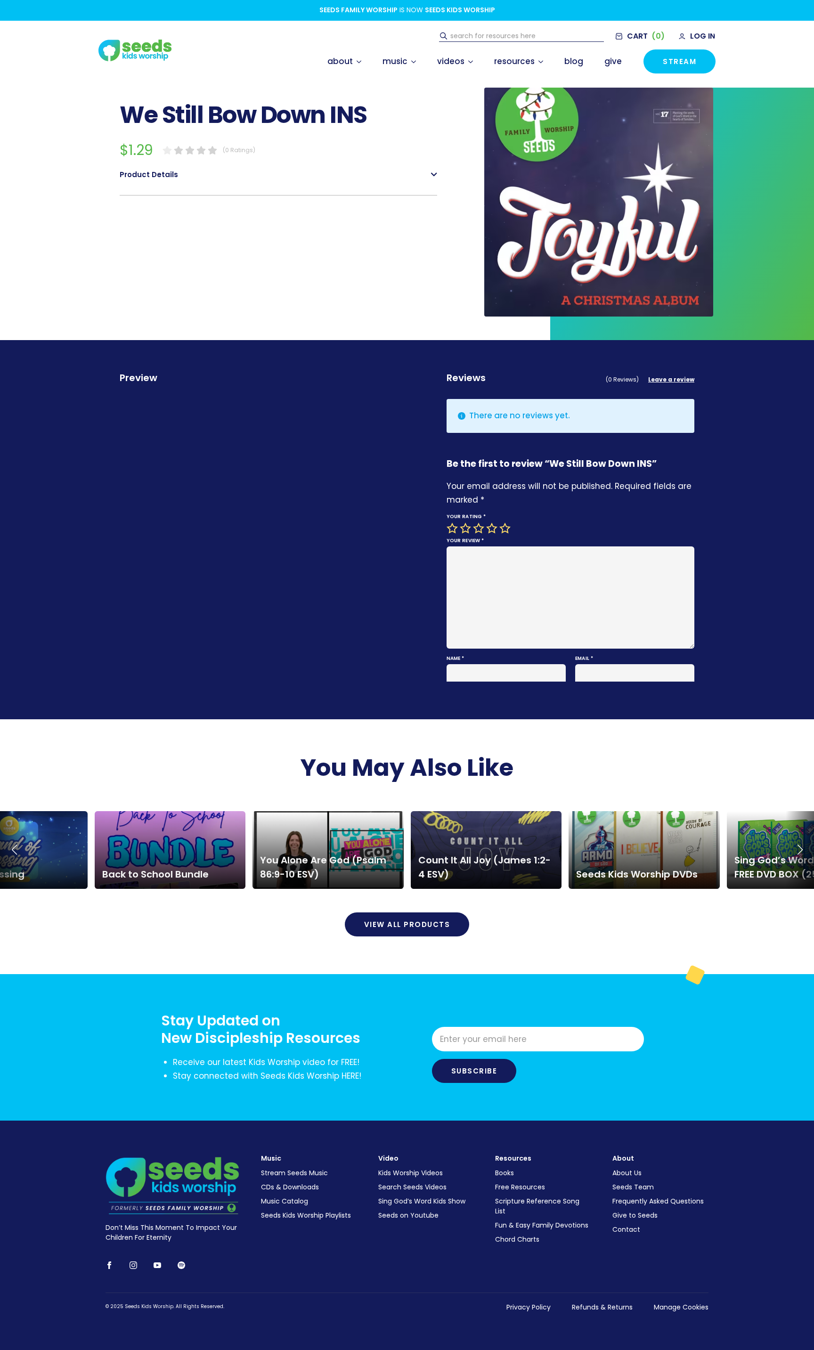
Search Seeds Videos (412, 1187)
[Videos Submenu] (468, 61)
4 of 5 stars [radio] (492, 528)
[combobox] (526, 36)
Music (395, 61)
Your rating (466, 516)
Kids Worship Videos (410, 1173)
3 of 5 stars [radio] (479, 528)
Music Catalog (284, 1201)
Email (584, 658)
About (340, 61)
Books (504, 1173)
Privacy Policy (528, 1307)
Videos (450, 61)
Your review (465, 540)
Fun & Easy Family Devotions (541, 1225)
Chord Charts (517, 1239)
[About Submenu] (357, 61)
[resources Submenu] (539, 61)
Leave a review (671, 379)
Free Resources (520, 1187)
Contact (626, 1229)
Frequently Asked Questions (658, 1201)
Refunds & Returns (602, 1307)
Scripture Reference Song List (537, 1206)
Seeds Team (633, 1187)
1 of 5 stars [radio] (453, 528)
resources (514, 61)
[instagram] (133, 1265)
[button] (14, 850)
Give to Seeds (635, 1215)
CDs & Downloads (290, 1187)
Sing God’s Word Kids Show (421, 1201)
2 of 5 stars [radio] (466, 528)
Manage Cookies (681, 1307)
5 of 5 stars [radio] (506, 528)
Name (455, 658)
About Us (627, 1173)
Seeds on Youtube (408, 1215)
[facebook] (109, 1265)
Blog (573, 61)
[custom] (181, 1265)
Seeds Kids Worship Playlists (306, 1215)
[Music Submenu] (411, 61)
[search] (443, 36)
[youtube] (157, 1265)
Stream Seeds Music (294, 1173)
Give (613, 61)
